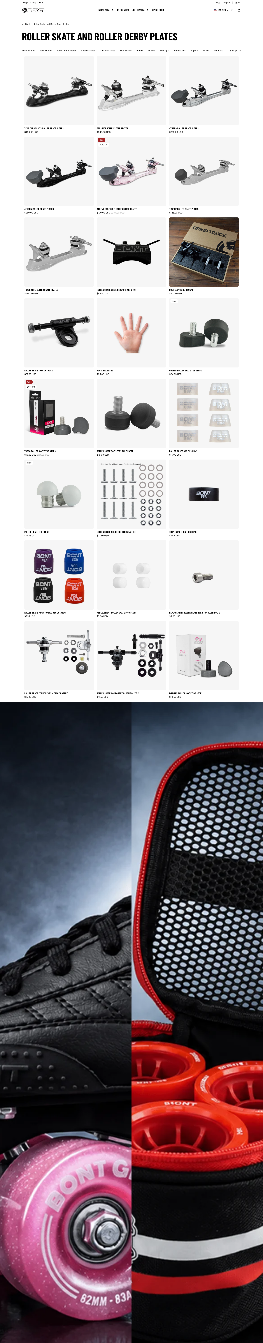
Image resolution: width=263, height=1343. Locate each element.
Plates (140, 50)
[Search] (232, 10)
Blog (218, 3)
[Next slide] (89, 90)
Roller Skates (28, 50)
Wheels (151, 50)
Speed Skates (88, 50)
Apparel (194, 50)
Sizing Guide (36, 3)
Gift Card (218, 50)
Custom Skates (107, 50)
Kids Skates (126, 50)
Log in (237, 3)
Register (227, 3)
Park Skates (46, 50)
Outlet (206, 50)
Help (25, 3)
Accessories (180, 50)
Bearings (164, 50)
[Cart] (239, 10)
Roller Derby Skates (66, 50)
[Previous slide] (28, 90)
